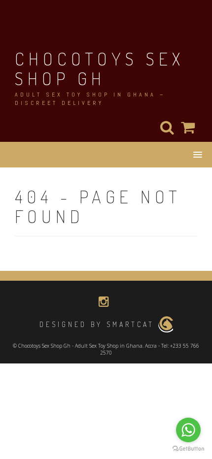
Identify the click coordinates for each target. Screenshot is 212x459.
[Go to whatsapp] (188, 430)
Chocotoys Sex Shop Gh (99, 68)
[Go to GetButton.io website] (188, 449)
